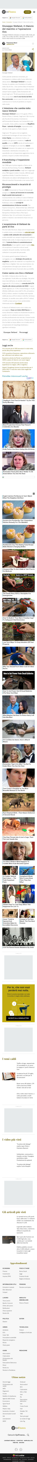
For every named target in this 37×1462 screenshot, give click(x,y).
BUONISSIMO (15, 1449)
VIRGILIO (9, 1445)
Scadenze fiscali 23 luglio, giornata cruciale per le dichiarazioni (25, 1063)
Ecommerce (6, 1389)
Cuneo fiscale (24, 1394)
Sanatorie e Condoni (9, 1399)
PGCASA (33, 1445)
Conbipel (18, 295)
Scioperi (5, 1280)
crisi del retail (29, 225)
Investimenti (6, 1262)
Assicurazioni (6, 1341)
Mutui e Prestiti (23, 1291)
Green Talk (6, 1323)
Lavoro (5, 1285)
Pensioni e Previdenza (9, 1358)
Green (5, 1315)
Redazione (23, 1338)
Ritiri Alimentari (7, 1278)
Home (3, 22)
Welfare (5, 1394)
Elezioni (5, 1310)
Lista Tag (22, 1409)
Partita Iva (6, 1356)
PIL (21, 1385)
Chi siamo (8, 1451)
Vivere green (6, 1333)
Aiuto (24, 1453)
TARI (21, 1402)
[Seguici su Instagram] (20, 1437)
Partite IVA (6, 1301)
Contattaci (19, 1428)
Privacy (21, 1451)
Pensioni (22, 1272)
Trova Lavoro (6, 1289)
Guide (5, 1338)
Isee (21, 1392)
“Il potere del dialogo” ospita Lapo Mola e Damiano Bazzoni (24, 1134)
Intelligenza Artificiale (25, 1320)
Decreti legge (6, 1370)
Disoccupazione (7, 1299)
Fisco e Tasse (23, 1256)
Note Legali (15, 1451)
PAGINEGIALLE (15, 1445)
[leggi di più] (33, 40)
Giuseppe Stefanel (10, 324)
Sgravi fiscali (6, 1392)
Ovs (32, 237)
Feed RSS (15, 1430)
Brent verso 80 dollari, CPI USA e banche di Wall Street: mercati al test (25, 1074)
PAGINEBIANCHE (7, 1447)
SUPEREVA (22, 1449)
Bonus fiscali (23, 1259)
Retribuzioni (6, 1296)
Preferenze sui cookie (16, 1453)
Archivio (21, 1430)
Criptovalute (6, 1344)
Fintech (21, 1318)
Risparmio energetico (9, 1328)
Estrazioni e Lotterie (8, 1275)
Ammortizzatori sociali (9, 1402)
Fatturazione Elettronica (10, 1351)
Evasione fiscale (23, 1264)
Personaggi (23, 324)
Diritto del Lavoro (8, 1294)
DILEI (20, 1447)
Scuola (5, 1382)
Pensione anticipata (25, 1275)
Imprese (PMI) (7, 1264)
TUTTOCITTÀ (15, 1447)
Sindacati (22, 1370)
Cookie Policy (28, 1451)
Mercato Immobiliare (23, 1287)
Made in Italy (6, 1397)
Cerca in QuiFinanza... (17, 1423)
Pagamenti (6, 1379)
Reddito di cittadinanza (9, 1384)
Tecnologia (23, 1315)
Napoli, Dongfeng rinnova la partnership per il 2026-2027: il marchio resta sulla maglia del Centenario (17, 361)
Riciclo (4, 1330)
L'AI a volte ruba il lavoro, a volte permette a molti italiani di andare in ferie (25, 1084)
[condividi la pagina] (33, 46)
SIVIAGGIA (24, 1447)
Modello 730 (23, 1399)
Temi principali (24, 1404)
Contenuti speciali (10, 1428)
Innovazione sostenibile (9, 1325)
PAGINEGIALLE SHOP (25, 1445)
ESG (4, 1320)
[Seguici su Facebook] (16, 1437)
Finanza (5, 1259)
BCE (21, 1375)
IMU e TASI (23, 1380)
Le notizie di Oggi (25, 1407)
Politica (6, 1306)
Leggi (20, 1262)
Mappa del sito (28, 1428)
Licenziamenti (7, 1407)
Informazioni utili (9, 1272)
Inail (21, 1397)
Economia (9, 22)
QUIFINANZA (31, 1447)
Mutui (4, 1353)
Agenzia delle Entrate (9, 1387)
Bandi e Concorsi (8, 1291)
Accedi (28, 12)
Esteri (21, 1306)
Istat (21, 1382)
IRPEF (4, 1409)
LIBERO (4, 1445)
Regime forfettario (24, 1267)
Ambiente (5, 1318)
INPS (4, 1377)
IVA (4, 1404)
